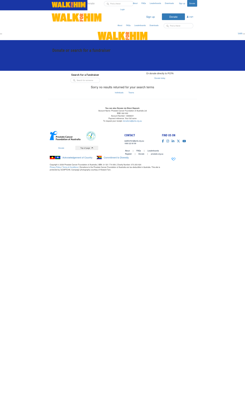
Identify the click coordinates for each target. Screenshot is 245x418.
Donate (192, 3)
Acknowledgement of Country (77, 157)
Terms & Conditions (70, 167)
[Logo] (68, 4)
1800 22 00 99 (130, 143)
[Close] (244, 33)
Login (190, 16)
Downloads (169, 3)
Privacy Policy (55, 167)
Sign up (182, 3)
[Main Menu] (1, 33)
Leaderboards (155, 3)
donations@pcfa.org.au (132, 121)
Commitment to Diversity (116, 157)
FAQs (143, 3)
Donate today (159, 78)
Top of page (85, 148)
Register (128, 154)
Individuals (119, 92)
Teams (131, 92)
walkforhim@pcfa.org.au (134, 141)
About (135, 3)
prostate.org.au (157, 154)
